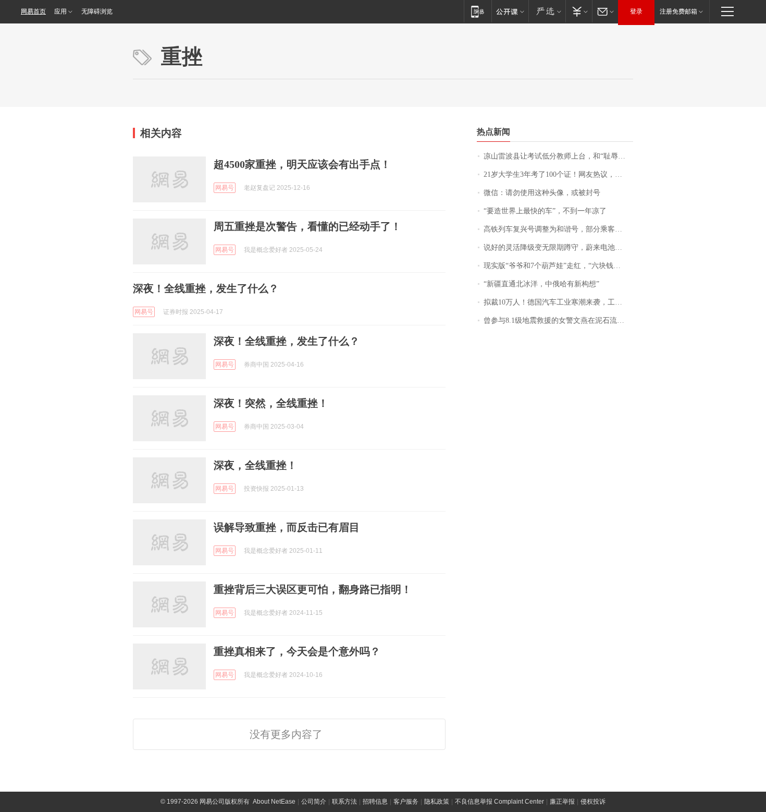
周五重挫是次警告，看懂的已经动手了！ (307, 226)
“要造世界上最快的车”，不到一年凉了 (545, 211)
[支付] (578, 11)
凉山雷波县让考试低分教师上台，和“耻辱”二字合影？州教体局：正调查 (558, 156)
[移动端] (477, 11)
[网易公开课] (509, 11)
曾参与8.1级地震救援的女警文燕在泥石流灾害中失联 (558, 320)
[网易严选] (546, 11)
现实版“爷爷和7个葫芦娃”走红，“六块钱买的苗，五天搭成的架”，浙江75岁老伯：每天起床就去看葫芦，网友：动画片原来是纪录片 (558, 266)
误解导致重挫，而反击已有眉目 (287, 527)
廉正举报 (562, 801)
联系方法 (344, 801)
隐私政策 (436, 801)
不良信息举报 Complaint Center (499, 801)
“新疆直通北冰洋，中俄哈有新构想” (541, 284)
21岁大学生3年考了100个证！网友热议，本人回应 (558, 174)
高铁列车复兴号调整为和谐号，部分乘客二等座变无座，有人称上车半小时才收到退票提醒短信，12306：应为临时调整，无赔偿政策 (558, 229)
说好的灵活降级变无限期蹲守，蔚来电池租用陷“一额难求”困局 (558, 247)
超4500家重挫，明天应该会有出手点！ (302, 164)
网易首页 (33, 11)
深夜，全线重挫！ (255, 465)
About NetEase (274, 801)
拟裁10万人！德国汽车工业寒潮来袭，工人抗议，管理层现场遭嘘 (558, 302)
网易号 (224, 187)
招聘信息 (375, 801)
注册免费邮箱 (678, 11)
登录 (636, 11)
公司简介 (313, 801)
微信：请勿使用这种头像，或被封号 (542, 193)
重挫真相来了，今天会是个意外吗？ (297, 651)
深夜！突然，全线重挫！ (271, 403)
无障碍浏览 (97, 11)
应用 (60, 11)
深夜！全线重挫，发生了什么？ (206, 288)
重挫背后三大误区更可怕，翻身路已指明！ (313, 589)
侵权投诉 (593, 801)
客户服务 (405, 801)
